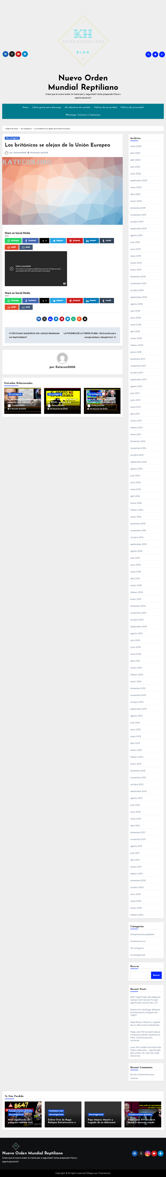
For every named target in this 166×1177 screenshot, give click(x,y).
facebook (32, 240)
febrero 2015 (136, 592)
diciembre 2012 (138, 771)
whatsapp (15, 240)
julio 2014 (135, 640)
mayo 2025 (135, 146)
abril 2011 (135, 860)
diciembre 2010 (138, 880)
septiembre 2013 (138, 709)
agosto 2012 (136, 798)
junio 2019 (135, 249)
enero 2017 (135, 434)
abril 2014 (135, 661)
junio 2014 (135, 647)
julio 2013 (135, 722)
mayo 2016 (135, 489)
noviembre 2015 (138, 530)
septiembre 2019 (138, 228)
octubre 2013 (136, 702)
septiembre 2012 (138, 791)
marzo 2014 (136, 668)
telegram (59, 240)
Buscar (134, 966)
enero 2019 (135, 270)
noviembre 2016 (138, 448)
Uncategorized (137, 955)
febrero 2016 (136, 510)
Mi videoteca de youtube (77, 107)
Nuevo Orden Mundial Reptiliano (32, 1153)
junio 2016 (135, 482)
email (28, 247)
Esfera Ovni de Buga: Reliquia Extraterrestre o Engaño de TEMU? (145, 1012)
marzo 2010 (136, 908)
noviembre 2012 (138, 777)
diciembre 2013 (138, 688)
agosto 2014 (136, 633)
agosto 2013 (136, 716)
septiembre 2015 (138, 544)
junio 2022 (135, 173)
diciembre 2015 (138, 523)
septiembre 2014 (138, 626)
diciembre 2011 (137, 832)
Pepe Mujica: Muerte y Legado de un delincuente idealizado (102, 1123)
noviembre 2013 (138, 695)
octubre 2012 (137, 784)
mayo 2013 (135, 736)
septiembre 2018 (138, 297)
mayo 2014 (135, 654)
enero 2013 (135, 764)
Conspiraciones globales (142, 934)
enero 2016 (135, 517)
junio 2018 (135, 318)
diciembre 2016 (138, 441)
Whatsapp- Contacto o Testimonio (83, 115)
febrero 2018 (136, 345)
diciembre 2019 (138, 208)
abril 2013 (135, 743)
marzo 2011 (136, 867)
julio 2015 (135, 558)
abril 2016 (135, 496)
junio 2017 (135, 400)
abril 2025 (135, 153)
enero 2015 (135, 599)
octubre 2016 (137, 455)
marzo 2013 (136, 750)
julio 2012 (135, 805)
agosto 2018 (136, 304)
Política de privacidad (105, 107)
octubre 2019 (137, 222)
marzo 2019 (136, 263)
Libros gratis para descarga (46, 107)
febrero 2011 (136, 873)
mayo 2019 (135, 256)
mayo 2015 (135, 572)
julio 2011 (135, 853)
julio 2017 (135, 393)
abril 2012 (135, 825)
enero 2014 (135, 681)
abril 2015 (135, 578)
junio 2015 (135, 565)
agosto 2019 (136, 235)
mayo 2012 (135, 819)
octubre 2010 (137, 887)
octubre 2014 (137, 620)
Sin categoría (12, 138)
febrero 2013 (136, 757)
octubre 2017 (136, 372)
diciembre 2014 (138, 606)
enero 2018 (135, 352)
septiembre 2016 (138, 462)
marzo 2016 (136, 503)
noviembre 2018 (138, 283)
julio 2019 (135, 242)
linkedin (93, 240)
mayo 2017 (135, 407)
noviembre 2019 (138, 215)
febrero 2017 (136, 427)
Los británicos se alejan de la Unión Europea (57, 145)
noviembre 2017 (138, 366)
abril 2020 (135, 194)
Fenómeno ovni (138, 941)
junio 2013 (135, 729)
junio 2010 (135, 894)
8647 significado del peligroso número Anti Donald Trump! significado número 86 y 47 (145, 1000)
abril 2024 (135, 160)
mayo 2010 (135, 901)
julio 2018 (135, 311)
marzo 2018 (136, 338)
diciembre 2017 (138, 359)
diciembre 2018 (138, 276)
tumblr (108, 240)
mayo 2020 (136, 187)
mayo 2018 (135, 324)
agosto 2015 (136, 551)
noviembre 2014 (138, 613)
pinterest (76, 240)
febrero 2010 (136, 915)
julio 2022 (135, 167)
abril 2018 (135, 331)
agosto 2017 (136, 386)
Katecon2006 (20, 153)
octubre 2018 (137, 290)
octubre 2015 (136, 537)
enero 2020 (136, 201)
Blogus (90, 1173)
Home (26, 107)
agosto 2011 (136, 846)
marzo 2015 (136, 585)
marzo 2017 (136, 421)
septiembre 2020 (138, 180)
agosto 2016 (136, 469)
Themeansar (104, 1173)
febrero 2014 (136, 674)
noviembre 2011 (138, 839)
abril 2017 (135, 414)
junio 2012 (135, 812)
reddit (13, 247)
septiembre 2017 (138, 379)
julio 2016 (135, 475)
